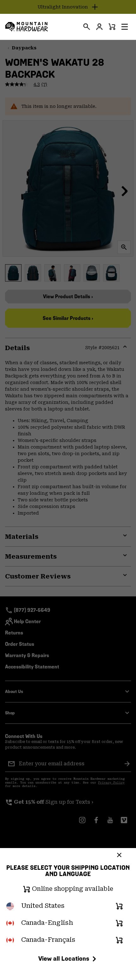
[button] (124, 26)
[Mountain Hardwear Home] (26, 26)
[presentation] (86, 26)
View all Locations (63, 958)
